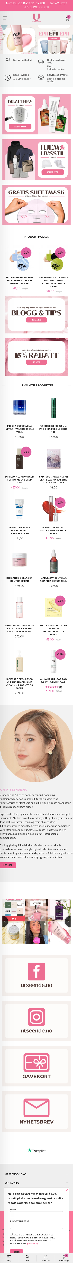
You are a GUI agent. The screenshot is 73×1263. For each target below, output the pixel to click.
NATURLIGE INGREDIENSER (25, 3)
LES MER (8, 865)
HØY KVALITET (57, 3)
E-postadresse (19, 1221)
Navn (13, 1209)
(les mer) (32, 1243)
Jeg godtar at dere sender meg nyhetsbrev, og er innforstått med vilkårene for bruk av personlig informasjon (32, 1239)
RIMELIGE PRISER (36, 7)
